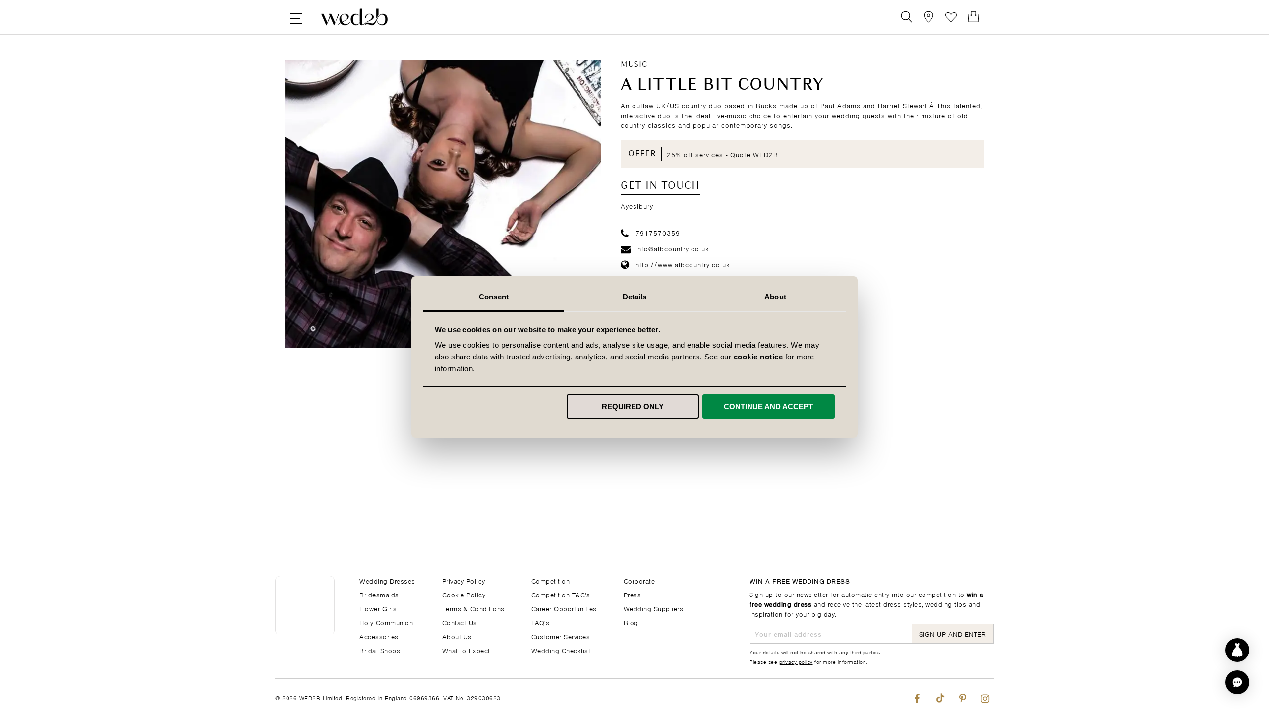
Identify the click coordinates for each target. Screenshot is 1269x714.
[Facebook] (916, 696)
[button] (1237, 682)
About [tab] (775, 297)
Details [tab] (635, 297)
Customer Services (560, 636)
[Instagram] (985, 696)
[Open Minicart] (973, 17)
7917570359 (657, 232)
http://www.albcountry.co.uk (682, 264)
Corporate (639, 580)
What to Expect (466, 650)
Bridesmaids (379, 594)
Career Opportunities (564, 608)
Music (634, 65)
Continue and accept (768, 406)
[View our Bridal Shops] (928, 17)
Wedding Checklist (561, 650)
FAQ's (540, 622)
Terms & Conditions (473, 608)
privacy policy (796, 661)
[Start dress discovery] (1237, 650)
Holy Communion (386, 622)
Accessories (379, 636)
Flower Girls (378, 608)
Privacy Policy (463, 580)
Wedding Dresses (387, 580)
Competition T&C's (560, 594)
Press (632, 594)
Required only (633, 406)
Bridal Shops (379, 650)
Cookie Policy (464, 594)
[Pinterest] (962, 696)
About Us (457, 636)
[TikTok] (939, 696)
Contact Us (459, 622)
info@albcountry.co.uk (672, 248)
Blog (631, 622)
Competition (550, 580)
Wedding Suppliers (654, 608)
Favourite (951, 17)
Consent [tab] (494, 297)
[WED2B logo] (354, 17)
